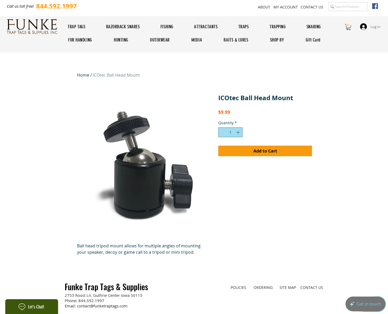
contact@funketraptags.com (102, 305)
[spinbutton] (230, 132)
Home (83, 75)
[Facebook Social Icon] (375, 6)
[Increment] (238, 132)
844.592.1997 (91, 300)
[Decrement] (222, 132)
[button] (348, 27)
